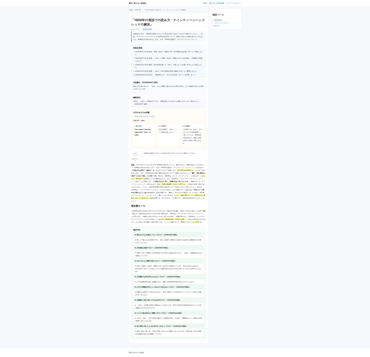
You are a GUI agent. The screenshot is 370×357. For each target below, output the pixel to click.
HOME (205, 3)
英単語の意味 (147, 29)
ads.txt (216, 26)
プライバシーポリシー (233, 3)
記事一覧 (212, 3)
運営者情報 (220, 3)
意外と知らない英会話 (137, 3)
